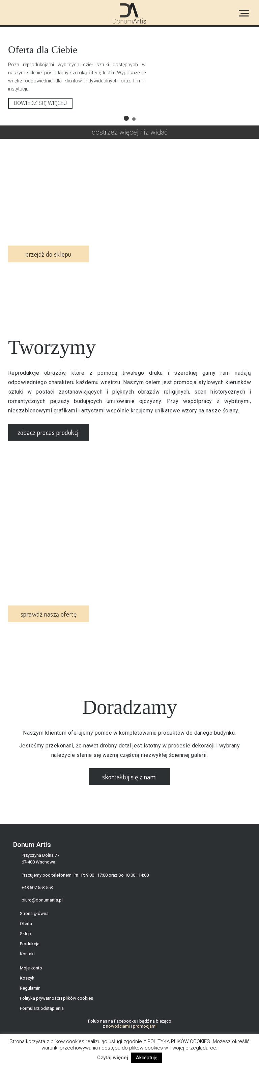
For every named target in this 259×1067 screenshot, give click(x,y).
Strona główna (34, 921)
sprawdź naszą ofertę (49, 622)
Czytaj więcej (112, 1058)
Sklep (25, 941)
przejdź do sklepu (48, 262)
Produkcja (29, 951)
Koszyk (27, 986)
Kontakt (27, 961)
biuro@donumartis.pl (42, 908)
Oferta (26, 931)
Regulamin (30, 996)
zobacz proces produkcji (49, 440)
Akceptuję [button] (146, 1057)
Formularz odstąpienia (42, 1016)
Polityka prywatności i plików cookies (56, 1006)
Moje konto (31, 976)
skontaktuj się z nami (129, 784)
